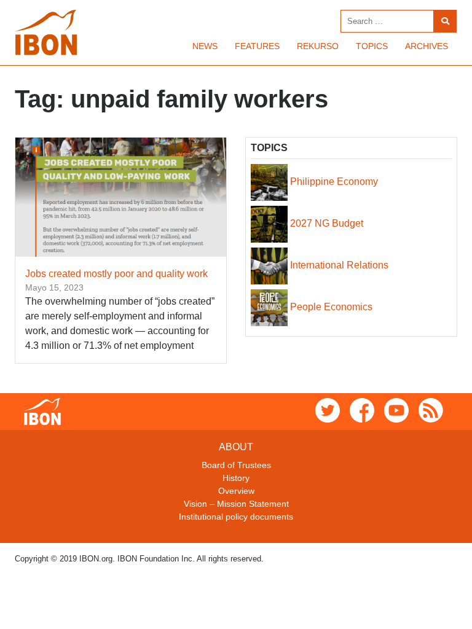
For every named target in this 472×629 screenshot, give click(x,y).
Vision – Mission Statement (236, 504)
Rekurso (318, 46)
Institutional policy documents (236, 517)
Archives (426, 46)
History (236, 478)
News (205, 46)
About (236, 447)
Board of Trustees (236, 465)
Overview (236, 491)
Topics (372, 46)
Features (257, 46)
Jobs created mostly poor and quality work (116, 273)
